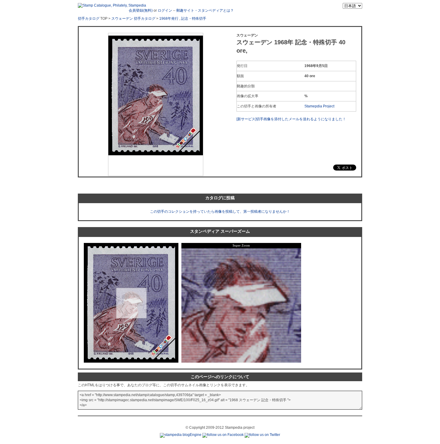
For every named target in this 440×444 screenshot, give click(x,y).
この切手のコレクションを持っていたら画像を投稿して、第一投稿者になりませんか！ (220, 211)
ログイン (165, 10)
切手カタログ (88, 18)
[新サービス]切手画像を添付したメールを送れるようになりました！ (291, 119)
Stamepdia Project (319, 106)
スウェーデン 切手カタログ (133, 18)
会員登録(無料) (141, 10)
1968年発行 (168, 18)
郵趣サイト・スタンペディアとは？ (205, 10)
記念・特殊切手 (193, 18)
